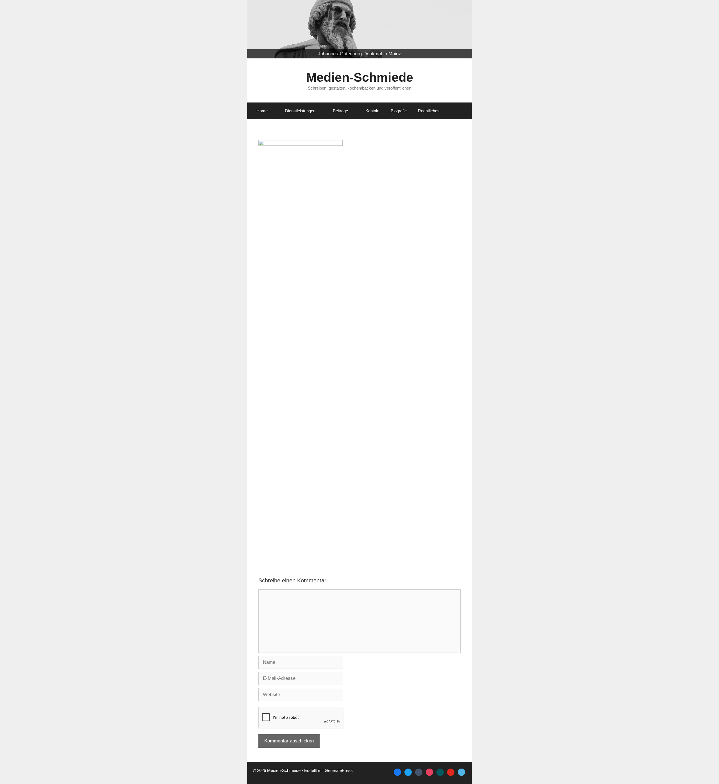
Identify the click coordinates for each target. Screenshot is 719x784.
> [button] (465, 57)
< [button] (254, 57)
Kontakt (372, 110)
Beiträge (340, 110)
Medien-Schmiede (359, 77)
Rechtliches (429, 110)
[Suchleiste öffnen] (459, 110)
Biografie (399, 110)
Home (262, 110)
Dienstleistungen (300, 110)
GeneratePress (339, 770)
